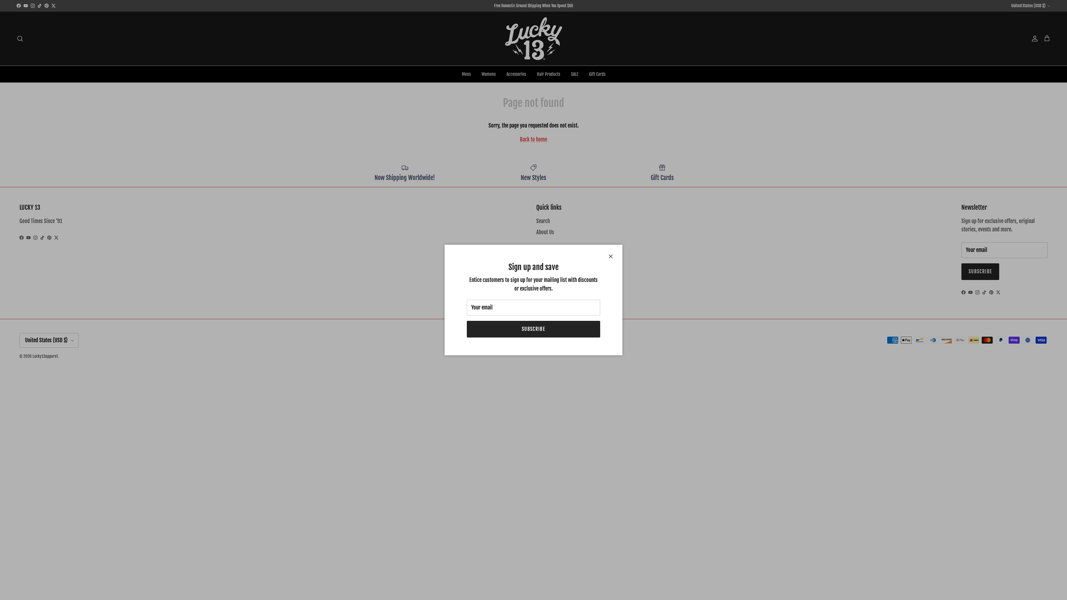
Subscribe (533, 329)
